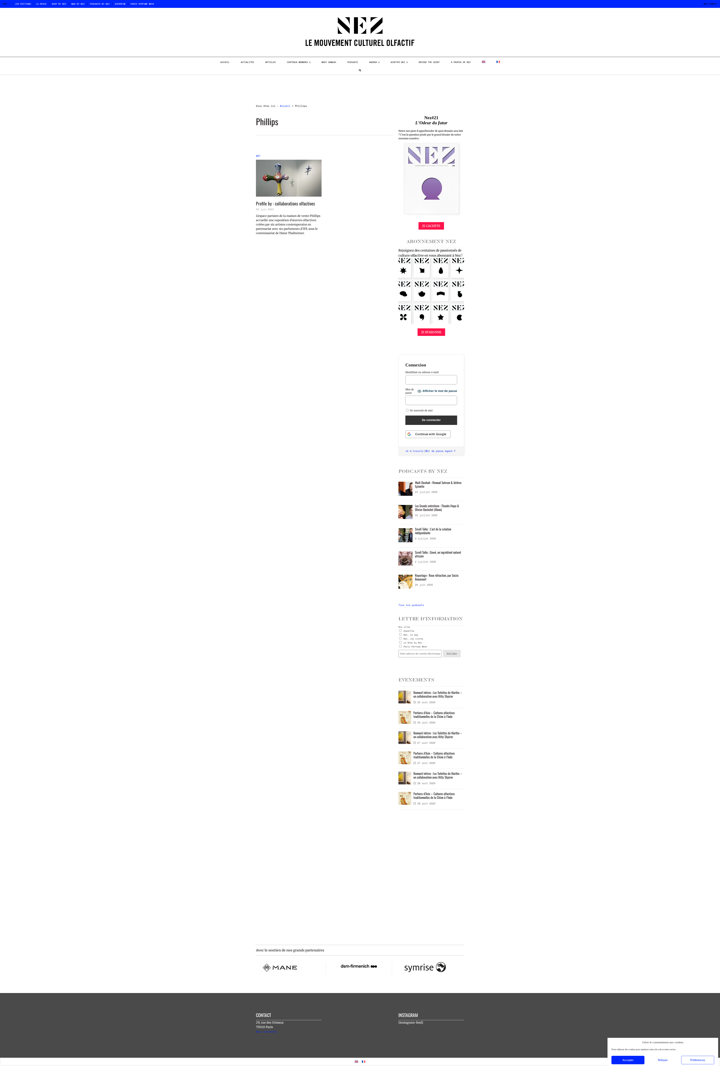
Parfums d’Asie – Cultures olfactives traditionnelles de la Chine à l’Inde (434, 714)
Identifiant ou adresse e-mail (422, 372)
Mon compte (710, 3)
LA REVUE (41, 3)
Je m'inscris (414, 451)
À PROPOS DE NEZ (461, 62)
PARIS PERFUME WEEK (142, 3)
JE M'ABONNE (431, 332)
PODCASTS (352, 62)
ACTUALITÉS (247, 62)
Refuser (663, 1060)
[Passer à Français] (363, 1061)
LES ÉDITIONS (23, 3)
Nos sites (404, 626)
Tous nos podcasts (411, 605)
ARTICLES (270, 62)
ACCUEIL (225, 62)
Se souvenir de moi (421, 410)
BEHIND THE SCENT (429, 62)
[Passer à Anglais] (483, 62)
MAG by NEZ (78, 3)
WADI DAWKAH (329, 62)
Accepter (628, 1060)
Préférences (697, 1060)
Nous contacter (266, 1032)
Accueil (285, 106)
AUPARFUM (120, 3)
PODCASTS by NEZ (100, 3)
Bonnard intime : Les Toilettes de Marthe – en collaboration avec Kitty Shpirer (437, 694)
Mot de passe (409, 391)
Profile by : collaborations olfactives (285, 203)
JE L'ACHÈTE (431, 226)
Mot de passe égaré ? (440, 451)
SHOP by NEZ (59, 3)
